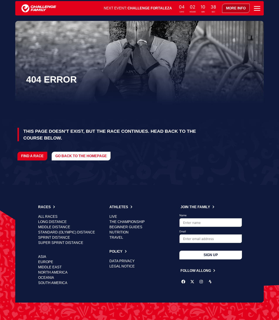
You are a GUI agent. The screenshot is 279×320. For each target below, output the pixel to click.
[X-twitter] (192, 282)
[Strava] (210, 282)
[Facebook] (183, 282)
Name (183, 215)
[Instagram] (201, 282)
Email (182, 231)
